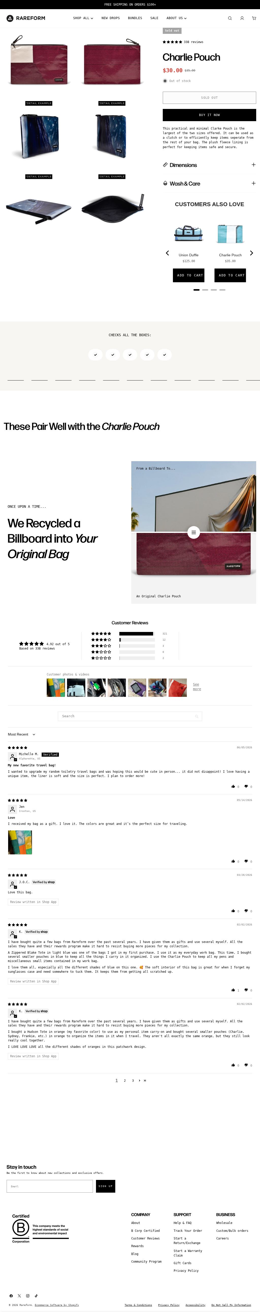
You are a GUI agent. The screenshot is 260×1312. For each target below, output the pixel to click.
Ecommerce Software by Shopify (57, 1305)
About (135, 1223)
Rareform (26, 1305)
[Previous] (168, 253)
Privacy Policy (186, 1271)
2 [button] (125, 1080)
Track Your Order (188, 1231)
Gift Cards (182, 1263)
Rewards (137, 1246)
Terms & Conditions (138, 1305)
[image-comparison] (193, 532)
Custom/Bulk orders (232, 1231)
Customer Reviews (145, 1238)
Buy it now (209, 115)
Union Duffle (189, 255)
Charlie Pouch (230, 255)
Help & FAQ (182, 1223)
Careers (222, 1238)
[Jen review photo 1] (20, 842)
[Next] (251, 253)
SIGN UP (106, 1186)
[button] (173, 42)
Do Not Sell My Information (231, 1305)
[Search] (230, 18)
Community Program (146, 1261)
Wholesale (224, 1223)
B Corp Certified (145, 1231)
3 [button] (133, 1080)
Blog (134, 1254)
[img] (17, 748)
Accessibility (195, 1305)
